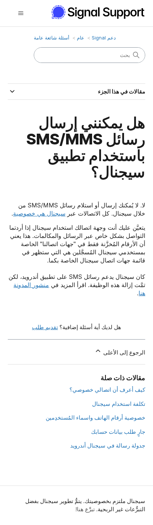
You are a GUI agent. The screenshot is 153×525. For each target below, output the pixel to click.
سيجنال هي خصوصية (39, 213)
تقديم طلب (45, 327)
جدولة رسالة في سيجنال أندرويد (107, 445)
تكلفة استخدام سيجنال (118, 403)
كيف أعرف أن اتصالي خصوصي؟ (107, 389)
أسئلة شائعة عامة (51, 38)
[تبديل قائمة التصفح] (21, 13)
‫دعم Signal (104, 38)
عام (80, 38)
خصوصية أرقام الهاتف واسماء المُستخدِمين (95, 417)
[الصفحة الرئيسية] (94, 12)
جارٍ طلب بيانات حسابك (118, 431)
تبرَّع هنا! (85, 509)
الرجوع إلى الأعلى (123, 352)
